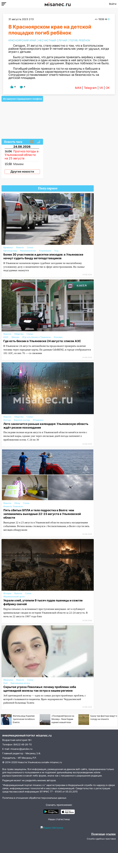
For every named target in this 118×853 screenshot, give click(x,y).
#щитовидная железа (20, 683)
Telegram (90, 88)
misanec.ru (56, 762)
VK (101, 88)
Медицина (8, 680)
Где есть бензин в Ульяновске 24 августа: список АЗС (42, 341)
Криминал (8, 247)
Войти (112, 3)
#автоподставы (10, 251)
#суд (56, 251)
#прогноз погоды (22, 420)
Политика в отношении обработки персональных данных (34, 797)
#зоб (5, 683)
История (7, 593)
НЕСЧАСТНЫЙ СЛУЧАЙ (52, 40)
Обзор (17, 503)
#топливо (58, 337)
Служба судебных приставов (101, 839)
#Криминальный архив (14, 596)
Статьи (30, 247)
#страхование (45, 251)
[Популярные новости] (38, 142)
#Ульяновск (38, 420)
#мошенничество (28, 251)
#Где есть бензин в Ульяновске (36, 337)
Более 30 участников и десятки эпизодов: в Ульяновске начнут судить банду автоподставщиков (43, 256)
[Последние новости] (31, 142)
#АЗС (5, 337)
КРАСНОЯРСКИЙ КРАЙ (22, 40)
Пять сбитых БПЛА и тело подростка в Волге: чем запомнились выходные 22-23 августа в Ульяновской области (42, 513)
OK (108, 88)
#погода (7, 420)
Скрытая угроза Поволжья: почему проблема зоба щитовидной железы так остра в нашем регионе (39, 688)
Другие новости (22, 171)
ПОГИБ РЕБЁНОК (79, 40)
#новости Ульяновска (13, 506)
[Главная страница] (57, 4)
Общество (19, 334)
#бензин (15, 337)
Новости (20, 247)
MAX (78, 88)
